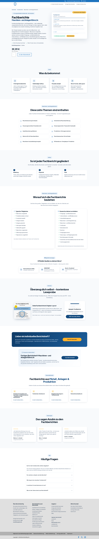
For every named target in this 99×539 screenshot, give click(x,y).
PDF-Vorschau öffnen (74, 316)
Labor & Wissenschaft (37, 523)
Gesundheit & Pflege (37, 519)
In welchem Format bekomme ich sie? (36, 485)
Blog (65, 1)
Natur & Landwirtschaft (37, 516)
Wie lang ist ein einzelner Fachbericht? (36, 480)
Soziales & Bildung (36, 525)
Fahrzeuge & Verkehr (37, 518)
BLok (53, 520)
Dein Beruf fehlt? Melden (76, 506)
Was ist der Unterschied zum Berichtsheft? (37, 490)
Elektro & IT (35, 514)
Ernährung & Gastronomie (38, 521)
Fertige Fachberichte (81, 4)
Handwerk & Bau (36, 512)
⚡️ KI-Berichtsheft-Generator (56, 4)
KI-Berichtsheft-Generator (57, 506)
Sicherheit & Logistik (37, 526)
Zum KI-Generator (72, 339)
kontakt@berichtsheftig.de (77, 508)
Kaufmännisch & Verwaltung (38, 507)
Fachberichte (20, 9)
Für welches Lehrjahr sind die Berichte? (37, 475)
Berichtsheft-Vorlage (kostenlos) (73, 1)
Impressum (73, 511)
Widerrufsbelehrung (50, 533)
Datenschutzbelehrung (38, 533)
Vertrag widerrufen (75, 509)
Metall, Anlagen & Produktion (39, 509)
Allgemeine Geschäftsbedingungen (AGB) (22, 533)
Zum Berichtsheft (70, 357)
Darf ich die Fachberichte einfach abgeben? (38, 465)
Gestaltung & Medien (37, 511)
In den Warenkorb (24, 55)
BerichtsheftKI (55, 526)
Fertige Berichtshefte (70, 4)
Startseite (14, 9)
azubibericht (54, 524)
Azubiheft (54, 519)
